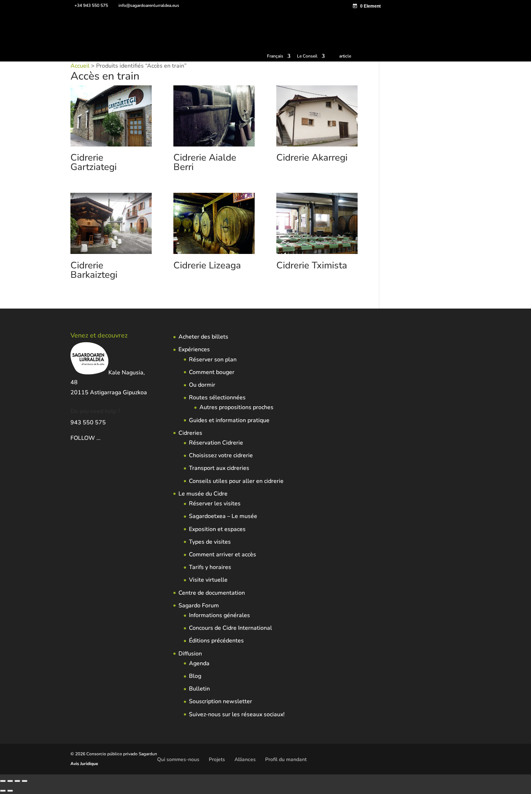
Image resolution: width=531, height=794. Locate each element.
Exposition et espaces (217, 529)
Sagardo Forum (198, 606)
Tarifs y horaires (210, 567)
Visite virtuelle (208, 580)
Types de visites (210, 542)
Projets (217, 759)
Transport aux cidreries (219, 468)
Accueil (80, 66)
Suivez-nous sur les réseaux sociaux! (237, 714)
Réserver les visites (215, 504)
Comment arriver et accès (222, 555)
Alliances (245, 759)
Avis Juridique (84, 764)
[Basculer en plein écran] (10, 781)
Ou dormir (202, 385)
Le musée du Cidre (203, 494)
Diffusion (190, 654)
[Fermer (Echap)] (24, 781)
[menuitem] (278, 57)
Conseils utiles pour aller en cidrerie (236, 481)
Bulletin (199, 689)
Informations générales (219, 615)
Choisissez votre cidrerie (221, 455)
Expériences (194, 349)
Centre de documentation (211, 593)
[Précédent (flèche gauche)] (3, 791)
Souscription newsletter (220, 701)
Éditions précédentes (216, 641)
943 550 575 (88, 422)
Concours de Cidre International (230, 628)
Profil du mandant (286, 759)
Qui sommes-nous (178, 759)
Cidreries (190, 433)
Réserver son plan (213, 360)
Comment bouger (211, 372)
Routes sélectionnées (217, 398)
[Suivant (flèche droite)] (10, 791)
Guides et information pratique (229, 420)
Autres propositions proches (236, 407)
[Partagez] (17, 781)
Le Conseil (307, 56)
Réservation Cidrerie (216, 443)
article (345, 56)
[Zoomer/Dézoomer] (3, 781)
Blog (195, 676)
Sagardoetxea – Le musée (223, 516)
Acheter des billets (203, 337)
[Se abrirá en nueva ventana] (101, 438)
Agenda (199, 663)
